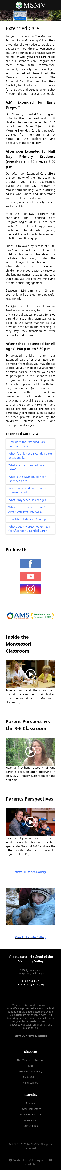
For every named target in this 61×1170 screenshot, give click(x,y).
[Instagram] (30, 589)
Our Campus (30, 1125)
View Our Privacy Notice (30, 1036)
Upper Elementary (30, 1114)
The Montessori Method (30, 1060)
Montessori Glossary (30, 1071)
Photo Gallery (30, 1077)
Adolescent (30, 1120)
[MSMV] (30, 5)
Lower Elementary (30, 1108)
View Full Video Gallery (30, 872)
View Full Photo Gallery (30, 937)
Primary (30, 1103)
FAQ (30, 1065)
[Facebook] (30, 563)
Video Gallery (30, 1082)
